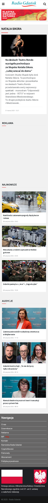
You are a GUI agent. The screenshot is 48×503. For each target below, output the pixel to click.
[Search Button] (44, 4)
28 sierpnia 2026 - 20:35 (10, 256)
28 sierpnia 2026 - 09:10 (10, 372)
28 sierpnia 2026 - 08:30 (10, 406)
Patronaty (5, 453)
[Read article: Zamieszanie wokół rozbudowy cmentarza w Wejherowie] (24, 320)
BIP (3, 437)
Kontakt (4, 441)
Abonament (6, 457)
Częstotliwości (7, 449)
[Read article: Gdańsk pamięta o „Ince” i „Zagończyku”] (24, 272)
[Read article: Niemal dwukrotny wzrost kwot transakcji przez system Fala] (24, 389)
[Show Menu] (3, 4)
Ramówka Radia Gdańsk (11, 445)
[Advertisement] (24, 153)
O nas (3, 424)
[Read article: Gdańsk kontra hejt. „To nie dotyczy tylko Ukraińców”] (24, 354)
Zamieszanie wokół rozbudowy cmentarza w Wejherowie (21, 333)
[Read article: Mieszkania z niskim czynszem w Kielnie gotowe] (24, 238)
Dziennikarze (6, 429)
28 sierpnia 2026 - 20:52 (10, 221)
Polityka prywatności (10, 461)
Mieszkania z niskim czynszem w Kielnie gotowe (19, 251)
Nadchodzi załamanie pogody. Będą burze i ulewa (21, 216)
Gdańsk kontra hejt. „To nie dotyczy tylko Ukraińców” (18, 367)
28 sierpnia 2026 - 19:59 (10, 290)
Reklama (5, 433)
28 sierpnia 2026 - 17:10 (10, 338)
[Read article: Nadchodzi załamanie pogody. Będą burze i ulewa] (24, 203)
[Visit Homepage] (24, 4)
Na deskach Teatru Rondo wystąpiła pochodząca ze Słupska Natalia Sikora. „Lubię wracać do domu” (19, 65)
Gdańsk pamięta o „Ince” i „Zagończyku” (20, 284)
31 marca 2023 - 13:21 (12, 110)
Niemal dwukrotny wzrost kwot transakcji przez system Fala (21, 401)
